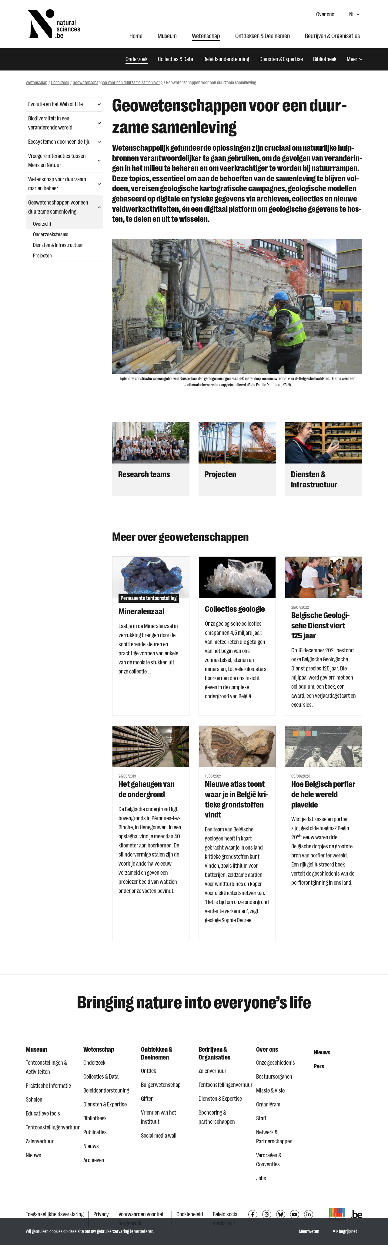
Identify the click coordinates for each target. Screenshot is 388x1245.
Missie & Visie (270, 1090)
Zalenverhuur (40, 1141)
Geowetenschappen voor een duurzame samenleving (117, 82)
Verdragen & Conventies (268, 1160)
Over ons (325, 14)
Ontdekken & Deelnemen (262, 36)
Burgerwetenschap (161, 1084)
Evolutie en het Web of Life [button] (55, 104)
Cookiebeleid (189, 1214)
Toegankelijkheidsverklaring (55, 1214)
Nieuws (33, 1155)
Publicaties (95, 1132)
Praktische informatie (48, 1085)
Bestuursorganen (274, 1076)
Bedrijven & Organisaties (332, 36)
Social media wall (158, 1135)
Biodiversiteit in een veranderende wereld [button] (50, 123)
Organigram (268, 1104)
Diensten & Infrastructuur (58, 245)
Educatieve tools (43, 1113)
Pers (319, 1066)
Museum (167, 36)
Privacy (101, 1214)
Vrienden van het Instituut (158, 1117)
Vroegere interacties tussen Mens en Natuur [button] (57, 160)
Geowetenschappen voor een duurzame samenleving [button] (58, 207)
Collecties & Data (175, 59)
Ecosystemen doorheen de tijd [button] (59, 141)
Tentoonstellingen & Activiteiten (46, 1067)
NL (352, 14)
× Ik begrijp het (345, 1231)
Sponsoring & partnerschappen (217, 1117)
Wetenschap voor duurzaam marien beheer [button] (57, 184)
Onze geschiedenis (275, 1062)
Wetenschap (206, 36)
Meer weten (309, 1231)
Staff (261, 1118)
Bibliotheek (324, 59)
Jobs (261, 1178)
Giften (147, 1098)
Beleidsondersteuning (226, 59)
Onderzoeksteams (50, 234)
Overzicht (42, 224)
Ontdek (148, 1070)
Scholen (34, 1099)
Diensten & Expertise (281, 59)
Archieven (93, 1160)
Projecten (42, 256)
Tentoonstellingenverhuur (50, 1127)
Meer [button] (352, 59)
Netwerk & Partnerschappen (274, 1137)
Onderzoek (136, 59)
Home (135, 36)
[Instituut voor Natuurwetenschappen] (53, 23)
